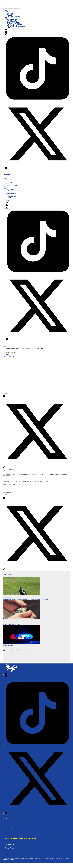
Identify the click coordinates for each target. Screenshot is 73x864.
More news (5, 650)
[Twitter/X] (37, 166)
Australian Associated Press (9, 356)
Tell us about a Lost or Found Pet (16, 26)
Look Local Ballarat (12, 19)
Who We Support (11, 20)
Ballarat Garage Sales (13, 23)
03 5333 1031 (11, 855)
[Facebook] (6, 32)
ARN (6, 861)
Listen (6, 10)
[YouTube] (6, 168)
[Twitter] (36, 464)
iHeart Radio (7, 862)
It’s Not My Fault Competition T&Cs (14, 831)
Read (6, 12)
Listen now (5, 174)
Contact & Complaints (9, 821)
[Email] (6, 467)
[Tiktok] (37, 100)
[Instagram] (6, 35)
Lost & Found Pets (12, 25)
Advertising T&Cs (8, 833)
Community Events (12, 21)
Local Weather (11, 14)
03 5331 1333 (11, 854)
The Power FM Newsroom (13, 16)
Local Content (7, 835)
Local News (10, 13)
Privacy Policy (8, 829)
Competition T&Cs (8, 830)
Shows (6, 11)
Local (6, 18)
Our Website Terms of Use (10, 834)
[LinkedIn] (4, 467)
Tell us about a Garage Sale (14, 24)
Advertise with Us (8, 822)
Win (6, 17)
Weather (9, 27)
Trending (9, 15)
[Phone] (6, 171)
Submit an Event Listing (13, 22)
